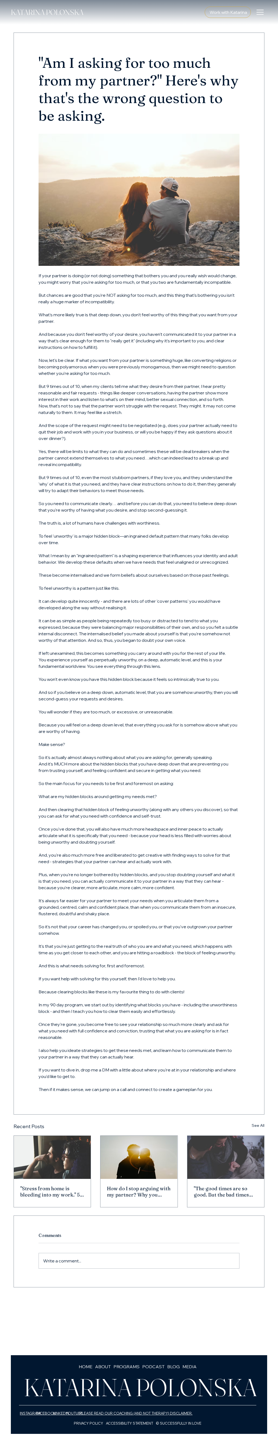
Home (85, 1366)
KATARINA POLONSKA (47, 12)
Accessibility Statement (129, 1423)
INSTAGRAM (30, 1413)
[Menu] (260, 12)
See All (258, 1125)
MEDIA (189, 1366)
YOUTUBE (74, 1413)
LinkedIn (60, 1413)
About (103, 1366)
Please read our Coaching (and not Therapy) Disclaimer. (136, 1413)
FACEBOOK (46, 1413)
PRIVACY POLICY (88, 1423)
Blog (173, 1366)
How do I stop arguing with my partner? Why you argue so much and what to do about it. (138, 1191)
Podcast (153, 1366)
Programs (126, 1366)
